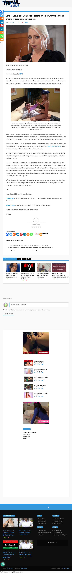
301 (21, 557)
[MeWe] (24, 234)
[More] (40, 234)
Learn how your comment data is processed (37, 310)
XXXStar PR (26, 438)
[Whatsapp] (31, 234)
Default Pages (58, 530)
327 (5, 559)
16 (23, 280)
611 (5, 537)
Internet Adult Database (29, 432)
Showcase (10, 568)
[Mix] (28, 234)
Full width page (58, 532)
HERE (21, 74)
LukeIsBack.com (42, 530)
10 (8, 559)
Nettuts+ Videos (58, 521)
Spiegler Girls (26, 436)
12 (54, 279)
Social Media (41, 518)
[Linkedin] (17, 234)
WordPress (24, 568)
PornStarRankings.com (44, 532)
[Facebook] (7, 234)
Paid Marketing (42, 523)
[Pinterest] (21, 234)
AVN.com (40, 535)
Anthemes (66, 568)
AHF (26, 22)
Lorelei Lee (10, 198)
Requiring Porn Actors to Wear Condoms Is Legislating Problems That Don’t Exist (30, 250)
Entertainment (42, 521)
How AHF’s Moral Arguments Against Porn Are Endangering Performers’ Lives (29, 245)
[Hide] (0, 43)
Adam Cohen (10, 205)
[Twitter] (10, 234)
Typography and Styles (60, 535)
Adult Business (6, 529)
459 (21, 536)
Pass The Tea (26, 434)
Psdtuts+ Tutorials (59, 518)
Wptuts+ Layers (58, 523)
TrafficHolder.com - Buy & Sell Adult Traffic (11, 572)
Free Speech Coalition (54, 146)
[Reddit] (14, 234)
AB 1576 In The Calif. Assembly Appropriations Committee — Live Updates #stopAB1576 (31, 247)
